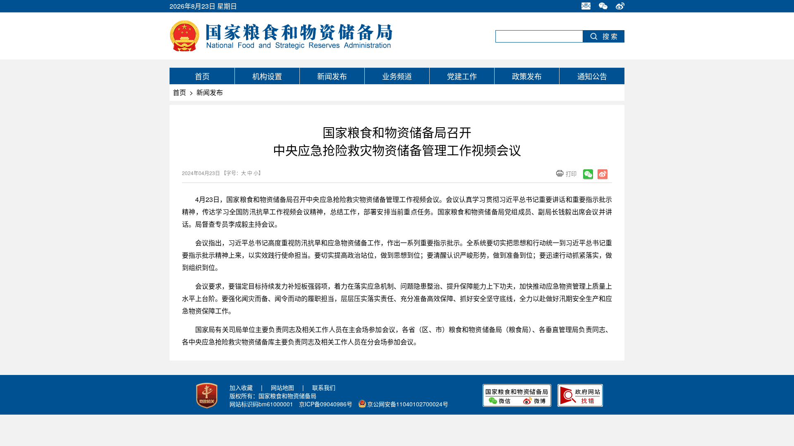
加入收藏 (241, 387)
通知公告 (592, 76)
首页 (202, 76)
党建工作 (462, 76)
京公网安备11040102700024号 (407, 404)
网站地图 (282, 387)
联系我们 (323, 387)
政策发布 (527, 76)
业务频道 (397, 76)
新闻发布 (332, 76)
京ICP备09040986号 (325, 404)
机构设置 (267, 76)
